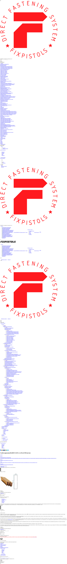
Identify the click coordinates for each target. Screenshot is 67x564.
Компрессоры (8, 460)
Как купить (3, 501)
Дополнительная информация (4, 547)
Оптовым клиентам (3, 545)
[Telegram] (8, 450)
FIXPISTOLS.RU (10, 519)
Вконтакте (3, 444)
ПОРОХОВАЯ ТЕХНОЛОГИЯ (4, 458)
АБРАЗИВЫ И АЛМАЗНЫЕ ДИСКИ (48, 458)
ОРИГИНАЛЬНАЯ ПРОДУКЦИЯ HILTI (21, 458)
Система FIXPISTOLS (3, 544)
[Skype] (7, 450)
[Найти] (1, 60)
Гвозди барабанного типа (33, 462)
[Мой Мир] (2, 450)
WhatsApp (3, 155)
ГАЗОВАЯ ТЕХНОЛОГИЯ (12, 458)
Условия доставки (2, 548)
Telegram (3, 152)
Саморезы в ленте (9, 399)
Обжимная (1, 464)
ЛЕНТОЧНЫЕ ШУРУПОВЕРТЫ (38, 458)
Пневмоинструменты (9, 369)
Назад (5, 325)
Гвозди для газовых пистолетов (11, 348)
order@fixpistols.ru (2, 158)
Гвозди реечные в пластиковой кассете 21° (24, 462)
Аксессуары (11, 460)
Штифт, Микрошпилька (16, 462)
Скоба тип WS (2, 466)
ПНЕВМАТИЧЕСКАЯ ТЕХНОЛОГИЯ (10, 367)
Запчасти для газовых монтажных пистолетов (13, 418)
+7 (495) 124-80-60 (3, 144)
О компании (2, 543)
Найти (1, 560)
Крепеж (8, 378)
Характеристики (4, 499)
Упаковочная (11, 464)
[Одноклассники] (1, 450)
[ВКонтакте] (0, 450)
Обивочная (4, 464)
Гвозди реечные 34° (3, 462)
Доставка (3, 502)
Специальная (8, 464)
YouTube (3, 153)
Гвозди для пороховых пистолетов (11, 335)
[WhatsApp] (6, 450)
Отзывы (3, 500)
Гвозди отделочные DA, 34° (9, 462)
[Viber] (5, 450)
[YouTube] (2, 161)
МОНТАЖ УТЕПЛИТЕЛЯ (8, 386)
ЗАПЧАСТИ (6, 416)
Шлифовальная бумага (9, 413)
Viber (2, 154)
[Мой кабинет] (0, 319)
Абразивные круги (9, 408)
